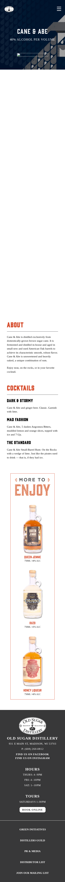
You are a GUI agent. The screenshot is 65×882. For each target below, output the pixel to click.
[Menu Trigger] (59, 9)
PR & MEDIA (32, 851)
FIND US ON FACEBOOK (32, 754)
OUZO (32, 623)
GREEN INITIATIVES (32, 829)
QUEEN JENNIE (32, 557)
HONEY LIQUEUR (32, 690)
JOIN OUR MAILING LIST (32, 873)
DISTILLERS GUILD (32, 840)
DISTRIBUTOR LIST (32, 862)
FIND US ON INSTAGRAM (32, 758)
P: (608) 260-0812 (32, 749)
